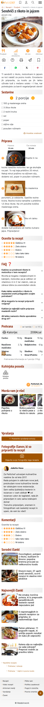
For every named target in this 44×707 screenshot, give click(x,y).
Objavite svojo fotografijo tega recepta (22, 460)
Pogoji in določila (31, 688)
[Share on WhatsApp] (16, 68)
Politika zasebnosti (32, 685)
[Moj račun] (26, 2)
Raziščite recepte (10, 663)
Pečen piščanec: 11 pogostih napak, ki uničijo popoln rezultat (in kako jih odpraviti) (30, 632)
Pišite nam (29, 681)
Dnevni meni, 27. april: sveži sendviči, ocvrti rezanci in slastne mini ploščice (30, 575)
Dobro (18, 250)
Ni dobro (19, 257)
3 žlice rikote (9, 107)
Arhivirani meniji (9, 688)
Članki (5, 695)
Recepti (6, 681)
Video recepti (8, 685)
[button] (5, 32)
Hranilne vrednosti (34, 133)
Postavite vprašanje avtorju (23, 439)
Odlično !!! (20, 243)
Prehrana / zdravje (15, 666)
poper (6, 120)
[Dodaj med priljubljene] (38, 60)
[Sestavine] (4, 353)
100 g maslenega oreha (14, 103)
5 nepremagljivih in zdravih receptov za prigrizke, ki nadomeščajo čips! (29, 616)
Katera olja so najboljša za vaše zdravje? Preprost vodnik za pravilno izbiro (30, 648)
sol (4, 116)
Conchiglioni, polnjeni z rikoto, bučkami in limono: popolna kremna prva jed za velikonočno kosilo (30, 559)
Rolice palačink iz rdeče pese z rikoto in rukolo (27, 410)
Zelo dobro (20, 246)
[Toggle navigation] (40, 2)
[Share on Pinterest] (38, 68)
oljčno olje (8, 124)
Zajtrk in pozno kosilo (25, 671)
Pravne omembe (31, 692)
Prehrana (11, 671)
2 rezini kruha (10, 112)
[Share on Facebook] (5, 68)
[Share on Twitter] (27, 68)
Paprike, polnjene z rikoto (7, 410)
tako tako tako (22, 253)
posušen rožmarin (12, 128)
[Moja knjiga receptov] (20, 2)
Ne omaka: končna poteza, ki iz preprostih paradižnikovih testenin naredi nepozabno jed (30, 600)
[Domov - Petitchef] (3, 7)
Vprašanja (6, 692)
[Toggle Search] (33, 2)
